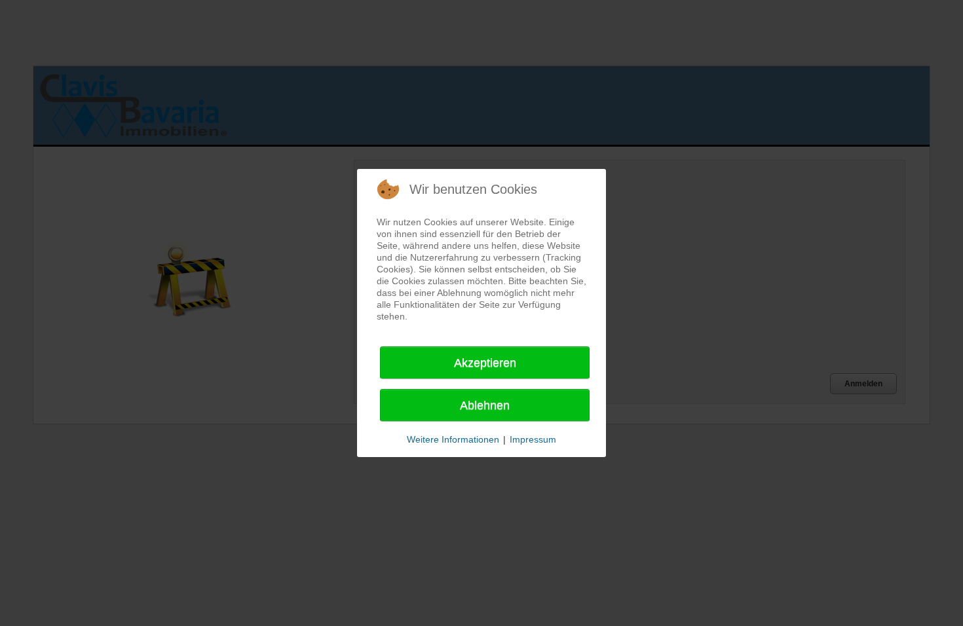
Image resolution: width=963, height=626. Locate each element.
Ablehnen (485, 405)
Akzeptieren (485, 362)
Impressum (533, 439)
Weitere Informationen (453, 439)
